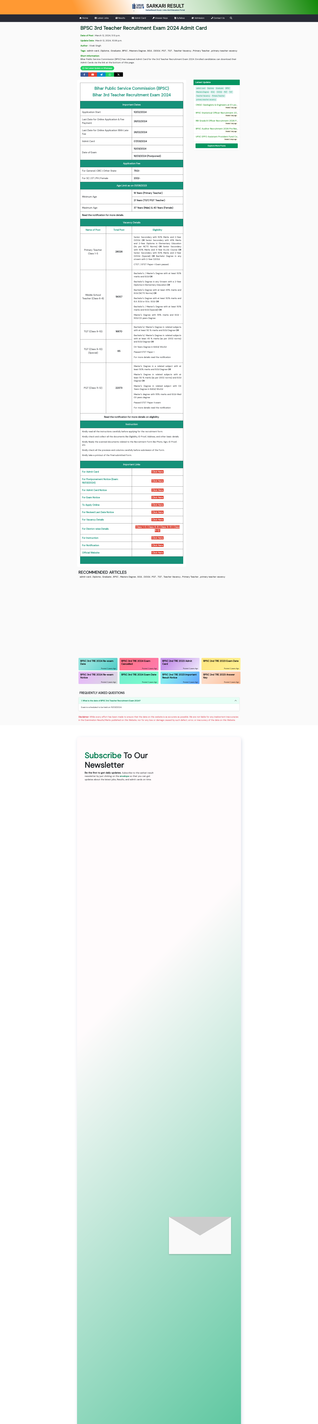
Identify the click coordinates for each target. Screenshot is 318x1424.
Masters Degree (137, 50)
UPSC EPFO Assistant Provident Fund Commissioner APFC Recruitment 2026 (235, 137)
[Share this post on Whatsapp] (110, 74)
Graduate (116, 50)
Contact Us (219, 18)
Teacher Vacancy (182, 50)
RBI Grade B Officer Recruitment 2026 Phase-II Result (223, 121)
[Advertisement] (153, 617)
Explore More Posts (217, 145)
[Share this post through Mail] (92, 74)
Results (121, 18)
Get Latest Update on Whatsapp (98, 68)
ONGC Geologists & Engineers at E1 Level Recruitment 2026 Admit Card (233, 105)
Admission (199, 18)
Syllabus (180, 18)
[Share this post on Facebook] (84, 74)
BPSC (125, 50)
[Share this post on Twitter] (118, 74)
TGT (170, 50)
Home (84, 18)
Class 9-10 (166, 527)
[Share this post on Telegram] (101, 74)
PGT (164, 50)
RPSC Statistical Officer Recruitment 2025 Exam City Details (227, 113)
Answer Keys (161, 18)
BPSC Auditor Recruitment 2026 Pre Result (217, 129)
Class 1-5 (140, 527)
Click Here (157, 471)
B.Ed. (149, 50)
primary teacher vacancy (224, 50)
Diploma (105, 50)
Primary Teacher (201, 50)
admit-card (93, 50)
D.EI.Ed (157, 50)
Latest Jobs (103, 18)
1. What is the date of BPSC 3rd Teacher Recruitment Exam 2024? (111, 700)
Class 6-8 (153, 527)
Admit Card (140, 18)
